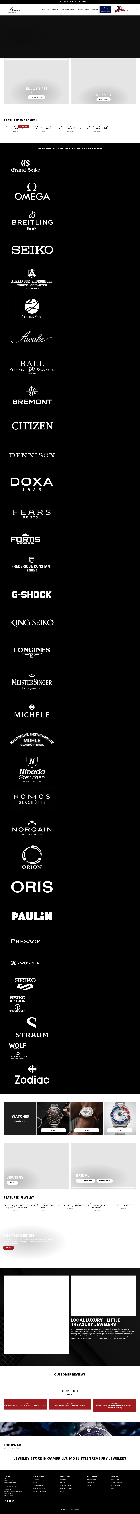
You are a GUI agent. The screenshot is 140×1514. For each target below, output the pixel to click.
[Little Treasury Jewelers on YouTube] (10, 1501)
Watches (45, 10)
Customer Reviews (66, 1488)
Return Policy (115, 1479)
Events (89, 1485)
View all (70, 1395)
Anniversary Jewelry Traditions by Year (70, 1405)
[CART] (135, 10)
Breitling (87, 1130)
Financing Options (65, 1485)
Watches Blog (91, 1479)
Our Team (63, 1482)
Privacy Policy (115, 1485)
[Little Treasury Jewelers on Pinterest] (13, 1501)
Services (95, 10)
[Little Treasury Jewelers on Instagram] (5, 1501)
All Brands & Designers (40, 1491)
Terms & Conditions (117, 1482)
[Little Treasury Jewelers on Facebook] (7, 1501)
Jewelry (55, 10)
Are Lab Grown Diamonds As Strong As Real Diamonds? (25, 1405)
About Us (63, 1479)
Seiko (120, 1130)
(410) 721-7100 (12, 1486)
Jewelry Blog (91, 1482)
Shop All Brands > (20, 1121)
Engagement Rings (68, 10)
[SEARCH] (132, 10)
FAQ (112, 1488)
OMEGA (53, 1130)
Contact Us (63, 1491)
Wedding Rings (83, 10)
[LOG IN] (128, 10)
